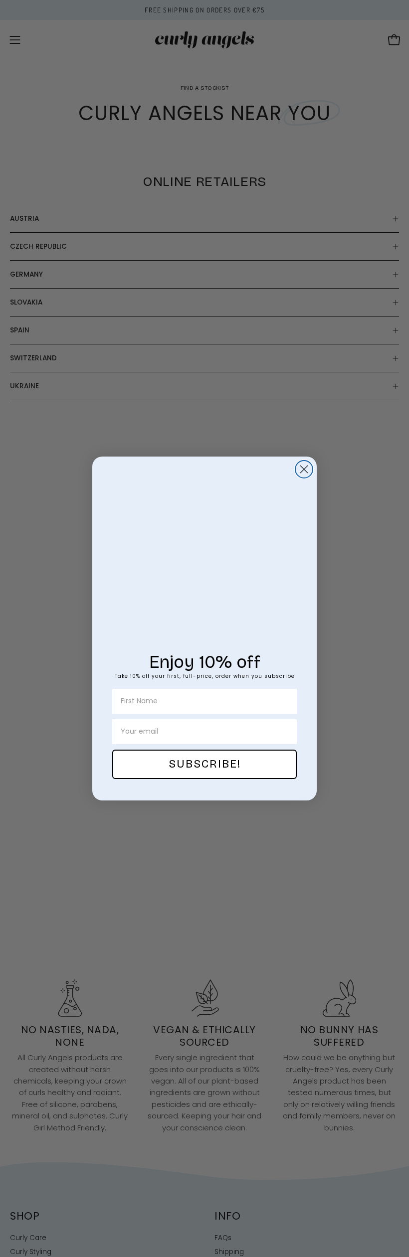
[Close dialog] (304, 469)
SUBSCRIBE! (205, 764)
